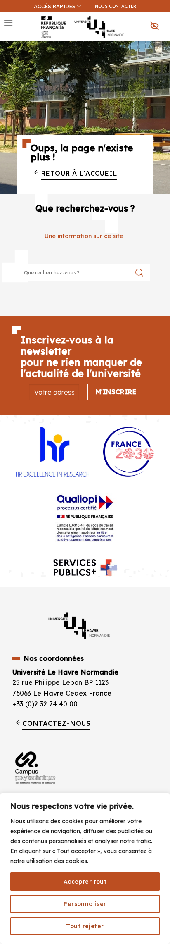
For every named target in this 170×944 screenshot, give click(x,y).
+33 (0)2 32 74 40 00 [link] (45, 704)
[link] (159, 48)
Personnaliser (85, 904)
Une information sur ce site (84, 236)
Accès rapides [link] (55, 6)
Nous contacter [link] (115, 6)
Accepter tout (85, 881)
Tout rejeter (85, 926)
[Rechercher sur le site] (139, 272)
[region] (85, 868)
